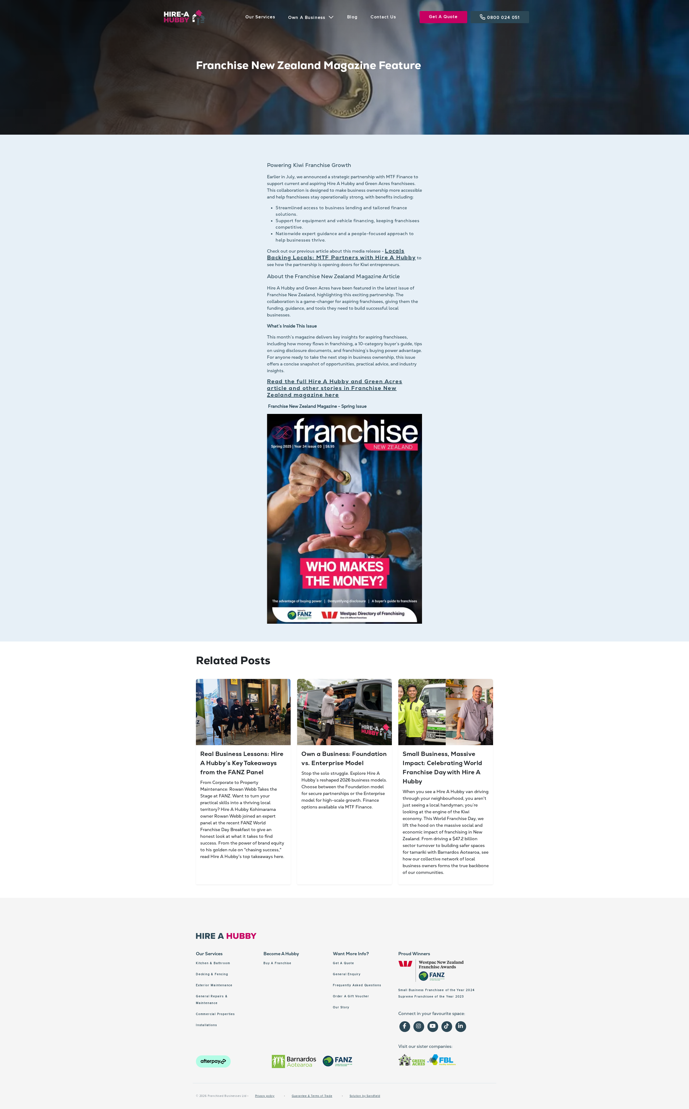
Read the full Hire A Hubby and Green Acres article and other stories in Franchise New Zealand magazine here (334, 388)
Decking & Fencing (212, 974)
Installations (206, 1025)
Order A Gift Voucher (351, 996)
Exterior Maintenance (214, 985)
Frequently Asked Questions (357, 985)
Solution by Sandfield (365, 1096)
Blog (352, 17)
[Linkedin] (460, 1026)
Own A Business (307, 17)
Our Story (341, 1007)
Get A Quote (443, 16)
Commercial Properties (215, 1014)
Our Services (260, 17)
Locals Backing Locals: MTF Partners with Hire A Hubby (341, 254)
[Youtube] (432, 1026)
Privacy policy (265, 1096)
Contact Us (383, 17)
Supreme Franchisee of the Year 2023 (431, 996)
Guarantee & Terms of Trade (312, 1096)
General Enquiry (347, 974)
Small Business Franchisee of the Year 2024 (436, 990)
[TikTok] (446, 1026)
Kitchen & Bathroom (213, 963)
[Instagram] (418, 1026)
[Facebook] (404, 1026)
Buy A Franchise (277, 963)
